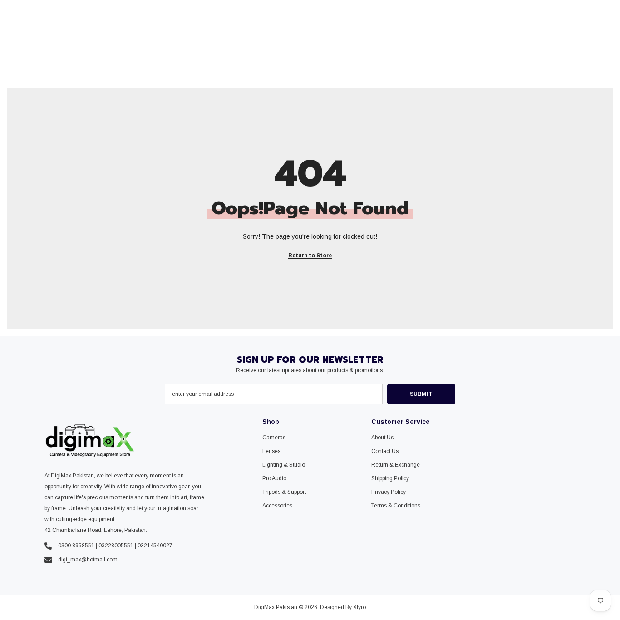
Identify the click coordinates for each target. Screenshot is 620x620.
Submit (421, 394)
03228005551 (115, 545)
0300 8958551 (76, 545)
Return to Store (310, 255)
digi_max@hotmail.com (88, 559)
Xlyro (359, 607)
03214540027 (155, 545)
